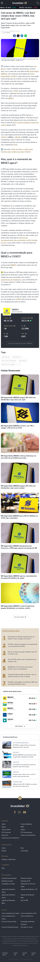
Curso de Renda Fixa (27, 916)
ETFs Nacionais (6, 832)
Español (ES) (25, 954)
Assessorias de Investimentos (10, 838)
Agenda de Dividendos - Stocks (9, 896)
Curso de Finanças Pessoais (10, 927)
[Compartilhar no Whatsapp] (25, 35)
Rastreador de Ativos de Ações (28, 885)
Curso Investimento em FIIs (28, 913)
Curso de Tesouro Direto (9, 921)
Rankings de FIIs (25, 881)
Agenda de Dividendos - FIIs (29, 889)
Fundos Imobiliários (26, 824)
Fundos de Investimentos (28, 835)
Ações (3, 824)
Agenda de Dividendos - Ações (9, 890)
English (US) (16, 954)
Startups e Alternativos (9, 859)
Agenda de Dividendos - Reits (28, 896)
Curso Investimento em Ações (10, 913)
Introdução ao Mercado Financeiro (27, 923)
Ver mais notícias (19, 617)
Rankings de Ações (7, 881)
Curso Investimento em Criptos (8, 917)
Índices (23, 829)
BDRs (22, 827)
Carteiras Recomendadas (9, 878)
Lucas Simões (6, 32)
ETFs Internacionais (26, 832)
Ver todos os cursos (27, 927)
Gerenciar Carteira (26, 878)
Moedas (4, 851)
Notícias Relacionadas (10, 370)
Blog (3, 868)
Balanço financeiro (10, 360)
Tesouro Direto (6, 829)
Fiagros (4, 827)
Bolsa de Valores (9, 364)
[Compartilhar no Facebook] (14, 35)
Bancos (24, 360)
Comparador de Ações (8, 884)
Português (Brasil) (5, 954)
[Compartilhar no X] (18, 35)
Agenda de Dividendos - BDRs (9, 902)
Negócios (18, 357)
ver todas (19, 726)
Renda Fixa (5, 835)
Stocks (4, 848)
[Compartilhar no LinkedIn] (21, 35)
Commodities (24, 851)
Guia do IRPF (24, 900)
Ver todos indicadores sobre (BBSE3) (20, 343)
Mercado (6, 357)
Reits (22, 848)
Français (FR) (34, 954)
